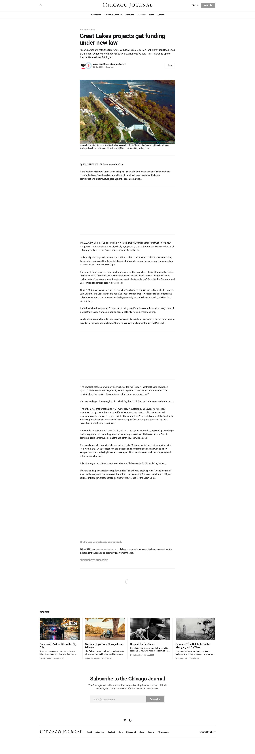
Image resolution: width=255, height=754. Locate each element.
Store (151, 15)
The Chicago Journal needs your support (100, 542)
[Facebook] (130, 720)
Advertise (99, 732)
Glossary (142, 15)
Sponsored (131, 732)
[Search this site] (41, 5)
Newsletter (96, 15)
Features (130, 15)
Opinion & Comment (113, 15)
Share (169, 65)
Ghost (212, 732)
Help (120, 732)
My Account (163, 732)
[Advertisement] (127, 209)
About (89, 732)
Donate (161, 15)
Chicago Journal (118, 64)
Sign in (195, 5)
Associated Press (101, 64)
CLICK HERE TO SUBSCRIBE (94, 560)
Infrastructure (87, 29)
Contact (111, 732)
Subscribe (208, 5)
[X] (125, 720)
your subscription (104, 549)
